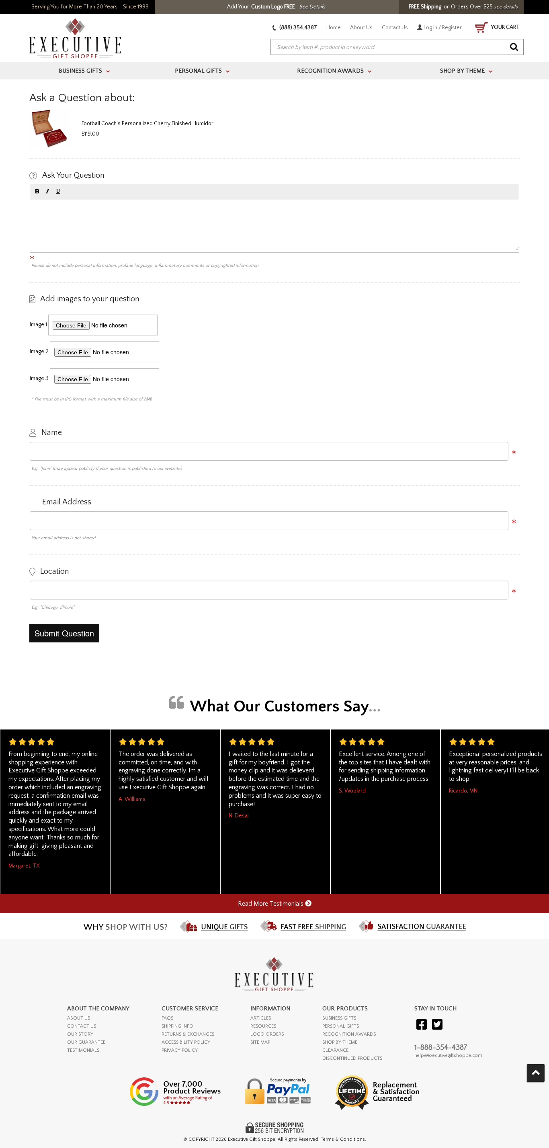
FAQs (167, 1018)
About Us (361, 27)
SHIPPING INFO (177, 1026)
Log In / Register (442, 27)
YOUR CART (505, 27)
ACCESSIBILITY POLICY (186, 1042)
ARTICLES (260, 1018)
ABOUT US (78, 1018)
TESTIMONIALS (83, 1050)
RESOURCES (263, 1026)
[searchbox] (397, 47)
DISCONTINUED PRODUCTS (352, 1058)
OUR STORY (80, 1034)
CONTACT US (81, 1026)
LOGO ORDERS (267, 1034)
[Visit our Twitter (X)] (437, 1025)
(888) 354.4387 (297, 27)
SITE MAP (260, 1042)
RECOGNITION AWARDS (349, 1034)
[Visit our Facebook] (421, 1025)
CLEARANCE (335, 1050)
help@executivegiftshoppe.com (448, 1055)
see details (506, 7)
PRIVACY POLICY (180, 1050)
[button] (37, 191)
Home (333, 27)
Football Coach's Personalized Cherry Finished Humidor (147, 123)
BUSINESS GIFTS (339, 1018)
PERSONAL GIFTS (340, 1026)
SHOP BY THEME (339, 1042)
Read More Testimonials (271, 903)
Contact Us (395, 27)
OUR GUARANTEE (86, 1042)
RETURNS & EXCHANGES (188, 1034)
